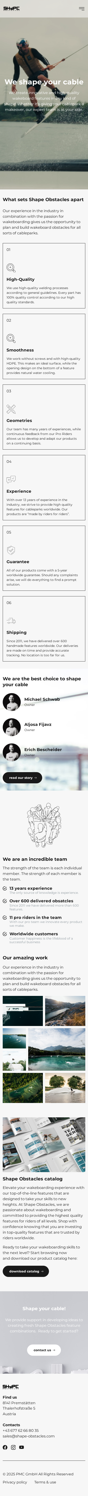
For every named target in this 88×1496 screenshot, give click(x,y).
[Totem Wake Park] (14, 1061)
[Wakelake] (14, 1038)
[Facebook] (5, 1447)
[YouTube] (21, 1447)
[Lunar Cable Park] (65, 1011)
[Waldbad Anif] (23, 1088)
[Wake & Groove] (23, 1011)
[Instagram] (13, 1447)
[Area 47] (56, 1049)
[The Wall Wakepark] (65, 1088)
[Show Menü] (81, 9)
